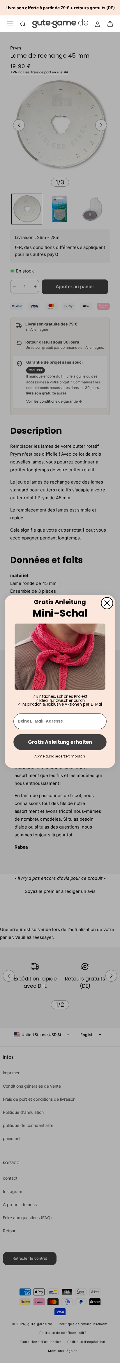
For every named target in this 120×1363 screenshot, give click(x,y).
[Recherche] (23, 24)
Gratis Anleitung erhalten (60, 742)
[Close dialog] (107, 603)
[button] (112, 23)
